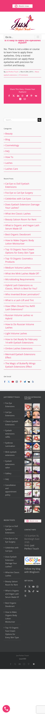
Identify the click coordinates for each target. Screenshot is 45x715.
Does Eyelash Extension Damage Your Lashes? (11, 561)
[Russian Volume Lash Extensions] (36, 407)
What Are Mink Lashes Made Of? (22, 273)
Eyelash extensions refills (9, 433)
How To (9, 157)
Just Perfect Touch (12, 72)
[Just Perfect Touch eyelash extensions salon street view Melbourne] (36, 454)
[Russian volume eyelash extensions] (28, 438)
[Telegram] (25, 382)
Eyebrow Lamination (10, 444)
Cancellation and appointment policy (10, 490)
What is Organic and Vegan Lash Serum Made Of (12, 593)
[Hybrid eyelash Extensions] (28, 423)
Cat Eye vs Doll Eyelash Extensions (11, 529)
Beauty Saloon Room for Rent (20, 219)
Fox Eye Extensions (9, 405)
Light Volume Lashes (16, 333)
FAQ (7, 151)
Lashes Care (11, 168)
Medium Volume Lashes (18, 267)
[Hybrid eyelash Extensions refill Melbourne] (28, 415)
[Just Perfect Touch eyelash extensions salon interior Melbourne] (28, 462)
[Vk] (29, 382)
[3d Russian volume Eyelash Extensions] (28, 407)
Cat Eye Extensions (9, 414)
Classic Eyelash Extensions (11, 423)
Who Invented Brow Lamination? (22, 294)
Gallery (8, 473)
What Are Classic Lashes (18, 213)
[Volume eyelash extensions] (36, 431)
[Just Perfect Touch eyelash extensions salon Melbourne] (28, 454)
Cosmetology (12, 145)
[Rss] (29, 591)
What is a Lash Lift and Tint (19, 300)
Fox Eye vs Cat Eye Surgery (19, 192)
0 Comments (23, 75)
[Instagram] (17, 382)
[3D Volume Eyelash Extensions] (28, 446)
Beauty (8, 133)
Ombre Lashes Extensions (18, 348)
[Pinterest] (21, 382)
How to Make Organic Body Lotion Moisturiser (11, 617)
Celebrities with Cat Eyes (18, 198)
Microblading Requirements (19, 279)
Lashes (8, 162)
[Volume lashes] (28, 431)
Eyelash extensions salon (9, 464)
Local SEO (22, 659)
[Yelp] (33, 382)
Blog (7, 139)
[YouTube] (13, 382)
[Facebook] (5, 382)
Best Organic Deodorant (18, 234)
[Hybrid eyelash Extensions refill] (36, 415)
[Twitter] (9, 382)
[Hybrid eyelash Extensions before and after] (36, 423)
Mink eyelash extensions (10, 453)
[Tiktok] (33, 591)
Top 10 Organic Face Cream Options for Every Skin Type (12, 632)
